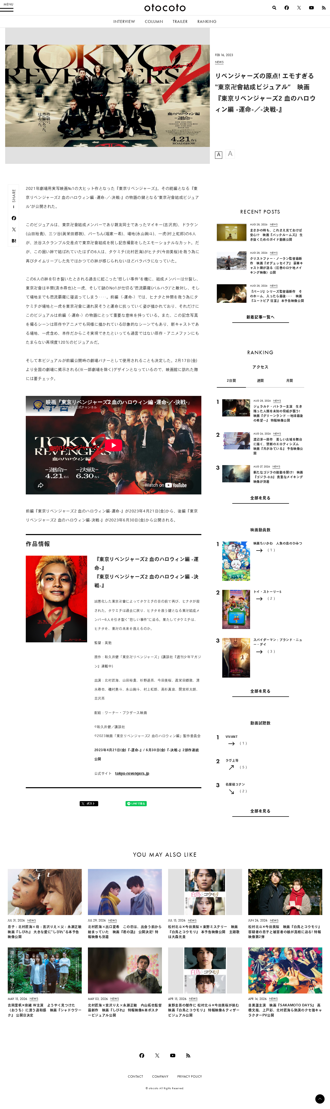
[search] (274, 8)
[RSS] (324, 8)
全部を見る (260, 498)
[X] (299, 8)
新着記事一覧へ (260, 318)
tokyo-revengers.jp (132, 773)
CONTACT (135, 1076)
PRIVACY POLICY (189, 1076)
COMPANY (160, 1076)
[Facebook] (286, 8)
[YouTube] (311, 8)
